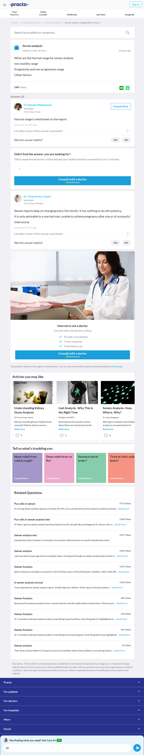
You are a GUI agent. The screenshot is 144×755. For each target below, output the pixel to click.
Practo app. (117, 366)
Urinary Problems (53, 22)
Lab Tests (100, 14)
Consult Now (120, 106)
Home (14, 22)
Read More (123, 508)
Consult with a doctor (30, 22)
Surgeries (129, 14)
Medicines (72, 14)
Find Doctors (14, 13)
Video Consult (43, 13)
